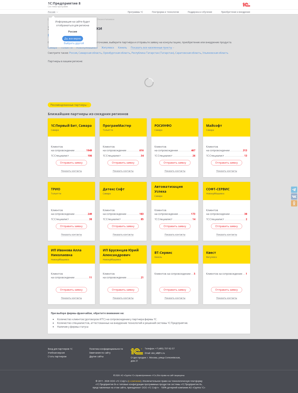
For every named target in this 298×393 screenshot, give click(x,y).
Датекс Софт (114, 189)
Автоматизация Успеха (168, 189)
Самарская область (90, 53)
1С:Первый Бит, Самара (71, 125)
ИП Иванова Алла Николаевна (66, 252)
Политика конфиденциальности (106, 348)
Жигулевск (108, 47)
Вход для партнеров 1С (60, 348)
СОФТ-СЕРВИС (218, 189)
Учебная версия (56, 352)
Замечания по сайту (100, 352)
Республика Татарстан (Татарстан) (152, 53)
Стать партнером (57, 356)
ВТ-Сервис (163, 252)
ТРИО (55, 189)
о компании (134, 380)
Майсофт (214, 125)
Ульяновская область (215, 53)
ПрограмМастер (117, 125)
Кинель (122, 47)
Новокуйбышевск (87, 47)
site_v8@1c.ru (158, 353)
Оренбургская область (116, 53)
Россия (73, 53)
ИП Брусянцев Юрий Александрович (121, 252)
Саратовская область (188, 53)
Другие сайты (96, 356)
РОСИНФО (163, 125)
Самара (52, 47)
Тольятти (66, 47)
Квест (211, 252)
